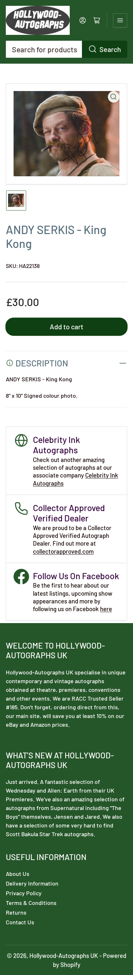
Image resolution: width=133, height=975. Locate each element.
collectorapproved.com (63, 551)
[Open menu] (120, 20)
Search (110, 49)
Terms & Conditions (31, 902)
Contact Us (20, 922)
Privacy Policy (24, 893)
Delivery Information (32, 883)
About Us (17, 873)
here (106, 608)
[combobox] (66, 49)
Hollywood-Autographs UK (63, 955)
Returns (16, 912)
